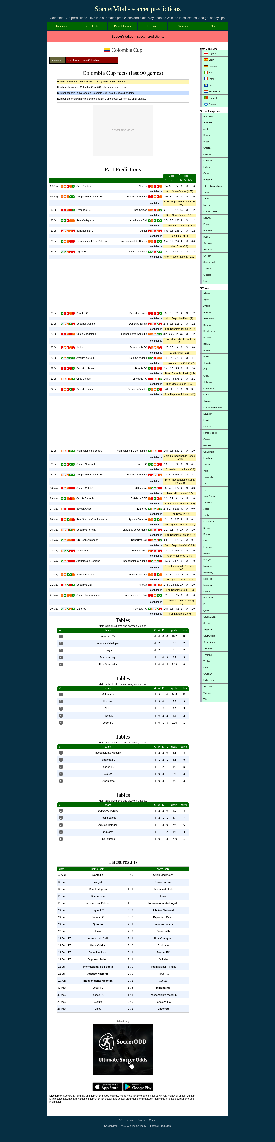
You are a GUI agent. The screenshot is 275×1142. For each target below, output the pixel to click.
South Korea (209, 642)
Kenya (206, 528)
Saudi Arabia (209, 617)
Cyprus (207, 401)
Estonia (207, 426)
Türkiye (207, 268)
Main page (62, 26)
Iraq (205, 490)
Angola (206, 306)
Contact (153, 1120)
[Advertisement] (123, 130)
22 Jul (54, 358)
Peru (205, 604)
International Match (212, 186)
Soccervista (110, 1126)
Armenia (207, 312)
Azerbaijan (208, 318)
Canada (207, 363)
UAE (205, 667)
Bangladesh (209, 331)
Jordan (206, 515)
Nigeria (206, 591)
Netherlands (214, 91)
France (212, 79)
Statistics (183, 26)
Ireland (206, 192)
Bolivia (206, 344)
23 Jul (54, 347)
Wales (206, 699)
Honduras (208, 458)
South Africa (209, 636)
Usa (205, 281)
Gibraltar (207, 445)
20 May (54, 608)
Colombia (207, 382)
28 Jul (54, 334)
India (205, 471)
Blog (213, 26)
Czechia (207, 154)
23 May (54, 550)
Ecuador (207, 414)
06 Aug (54, 196)
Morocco (207, 579)
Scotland (212, 104)
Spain (211, 60)
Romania (207, 230)
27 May (54, 508)
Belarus (207, 337)
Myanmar (208, 585)
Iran (205, 483)
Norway (207, 218)
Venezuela (208, 686)
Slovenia (207, 249)
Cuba (206, 394)
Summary (56, 60)
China (206, 375)
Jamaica (207, 502)
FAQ (120, 1120)
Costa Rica (208, 388)
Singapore (208, 629)
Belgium (207, 135)
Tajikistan (207, 648)
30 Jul (54, 209)
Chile (205, 369)
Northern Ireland (211, 211)
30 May (54, 488)
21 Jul (54, 450)
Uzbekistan (208, 680)
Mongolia (207, 566)
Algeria (206, 299)
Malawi (206, 553)
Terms (129, 1120)
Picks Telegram (122, 26)
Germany (213, 66)
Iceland (206, 464)
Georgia (207, 439)
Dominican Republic (213, 407)
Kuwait (206, 534)
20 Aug (54, 186)
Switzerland (209, 262)
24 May (54, 540)
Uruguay (207, 674)
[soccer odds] (123, 1074)
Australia (207, 122)
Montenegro (209, 572)
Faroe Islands (210, 432)
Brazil (206, 356)
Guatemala (208, 452)
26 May (54, 519)
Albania (206, 293)
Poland (206, 224)
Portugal (212, 98)
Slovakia (207, 243)
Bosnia (206, 350)
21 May (54, 561)
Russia (206, 236)
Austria (206, 129)
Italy (210, 72)
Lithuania (207, 547)
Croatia (206, 148)
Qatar (206, 610)
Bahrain (207, 325)
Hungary (207, 179)
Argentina (208, 116)
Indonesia (208, 477)
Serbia (206, 623)
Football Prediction (160, 1126)
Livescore (152, 26)
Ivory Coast (209, 496)
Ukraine (207, 275)
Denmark (207, 160)
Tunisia (206, 661)
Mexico (206, 205)
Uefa (210, 85)
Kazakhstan (209, 521)
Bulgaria (207, 141)
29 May (54, 498)
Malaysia (207, 559)
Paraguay (208, 597)
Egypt (206, 420)
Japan (206, 509)
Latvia (206, 540)
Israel (206, 198)
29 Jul (54, 230)
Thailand (207, 655)
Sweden (207, 256)
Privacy (141, 1120)
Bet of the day (92, 26)
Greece (207, 173)
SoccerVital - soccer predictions (138, 9)
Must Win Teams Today (133, 1126)
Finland (206, 167)
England (212, 53)
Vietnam (207, 693)
